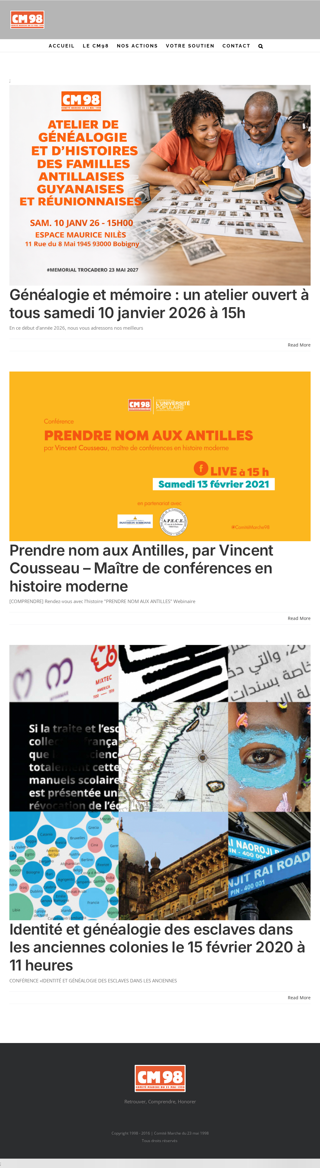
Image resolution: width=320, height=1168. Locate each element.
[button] (261, 45)
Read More (299, 345)
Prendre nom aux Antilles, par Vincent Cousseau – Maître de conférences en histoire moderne (141, 568)
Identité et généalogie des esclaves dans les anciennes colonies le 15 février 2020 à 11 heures (157, 947)
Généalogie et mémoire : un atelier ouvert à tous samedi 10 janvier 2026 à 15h (159, 303)
